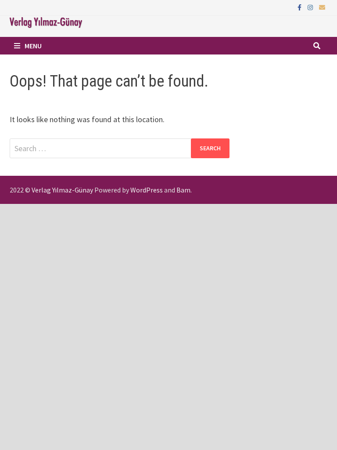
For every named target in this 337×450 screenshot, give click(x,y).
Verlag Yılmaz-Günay (62, 189)
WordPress (146, 189)
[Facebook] (300, 7)
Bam (183, 189)
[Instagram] (311, 7)
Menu (33, 45)
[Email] (322, 7)
